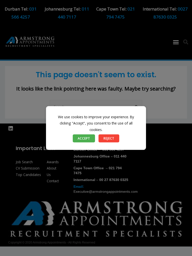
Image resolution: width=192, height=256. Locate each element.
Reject (109, 138)
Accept (84, 138)
